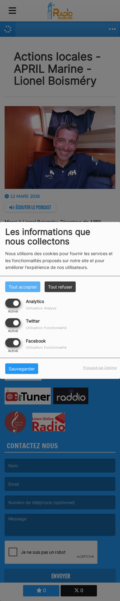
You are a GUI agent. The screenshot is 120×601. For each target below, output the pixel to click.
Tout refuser (60, 286)
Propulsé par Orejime (100, 367)
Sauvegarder (22, 368)
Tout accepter (23, 286)
